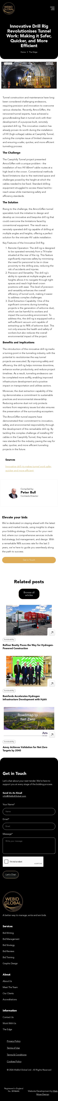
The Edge (33, 52)
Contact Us (8, 1017)
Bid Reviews (8, 951)
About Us (7, 981)
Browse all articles (29, 594)
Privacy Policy (14, 1041)
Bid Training (8, 957)
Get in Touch (29, 559)
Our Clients (8, 993)
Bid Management (11, 939)
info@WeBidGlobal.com (14, 796)
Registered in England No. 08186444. (13, 1089)
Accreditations (10, 999)
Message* (8, 834)
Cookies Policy (14, 1061)
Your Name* (9, 804)
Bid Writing (8, 933)
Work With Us (9, 1023)
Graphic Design (10, 963)
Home (23, 52)
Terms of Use (13, 1048)
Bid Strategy (9, 945)
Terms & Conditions (16, 1054)
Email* (6, 819)
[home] (9, 8)
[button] (52, 8)
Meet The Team (10, 987)
